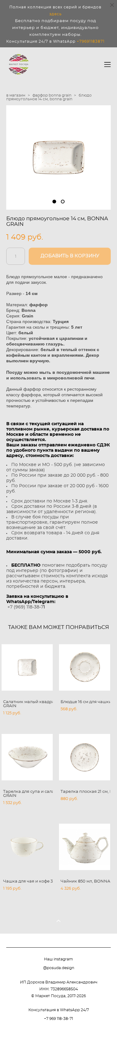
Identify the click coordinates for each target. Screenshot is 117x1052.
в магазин (15, 95)
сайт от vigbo (58, 1037)
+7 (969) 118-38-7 (25, 607)
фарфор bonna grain (51, 95)
